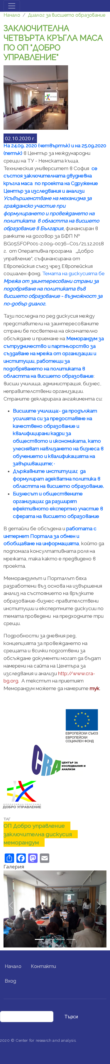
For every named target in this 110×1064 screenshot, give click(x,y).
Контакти (43, 966)
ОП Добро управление (34, 825)
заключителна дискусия (38, 834)
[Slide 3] (71, 939)
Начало (12, 15)
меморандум (21, 842)
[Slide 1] (49, 939)
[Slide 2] (60, 939)
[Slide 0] (39, 939)
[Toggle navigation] (12, 6)
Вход (10, 981)
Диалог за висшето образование (66, 15)
